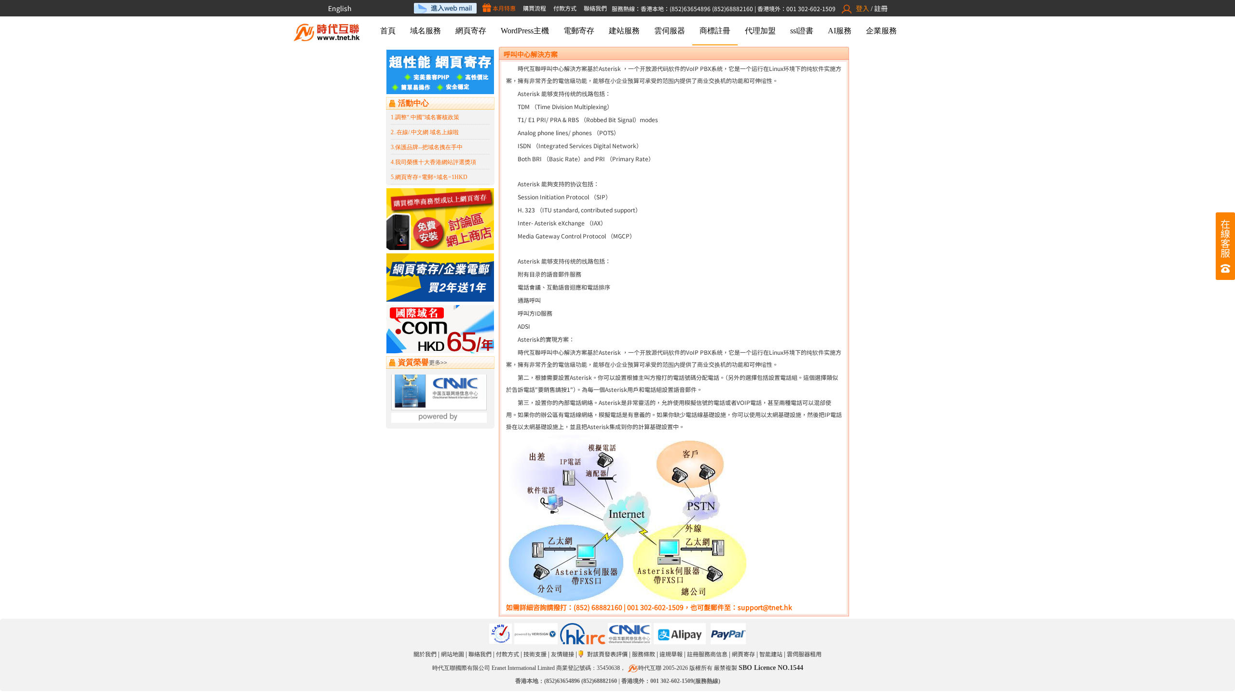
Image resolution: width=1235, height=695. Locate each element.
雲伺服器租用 (804, 654)
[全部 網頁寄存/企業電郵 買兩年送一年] (440, 299)
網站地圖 (452, 654)
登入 (862, 8)
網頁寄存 (470, 31)
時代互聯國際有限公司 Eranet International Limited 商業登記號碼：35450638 (526, 668)
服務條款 (643, 654)
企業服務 (881, 31)
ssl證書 (801, 31)
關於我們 (425, 654)
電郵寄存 (578, 31)
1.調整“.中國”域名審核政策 (425, 117)
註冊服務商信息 (707, 654)
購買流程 (534, 8)
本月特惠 (503, 8)
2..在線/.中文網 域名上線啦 (425, 132)
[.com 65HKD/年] (440, 351)
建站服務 (624, 31)
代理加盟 (760, 31)
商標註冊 (715, 31)
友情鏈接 (562, 654)
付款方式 (564, 8)
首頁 (388, 31)
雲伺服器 (669, 31)
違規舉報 (671, 654)
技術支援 (535, 654)
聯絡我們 (595, 8)
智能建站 (770, 654)
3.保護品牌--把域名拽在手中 (427, 147)
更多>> (438, 362)
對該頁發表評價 (607, 654)
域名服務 (425, 31)
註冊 (881, 8)
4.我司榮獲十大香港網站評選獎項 (433, 162)
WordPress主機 (525, 31)
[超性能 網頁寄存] (440, 91)
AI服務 (839, 31)
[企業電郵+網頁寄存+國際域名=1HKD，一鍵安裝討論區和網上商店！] (440, 247)
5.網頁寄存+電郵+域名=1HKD (429, 177)
